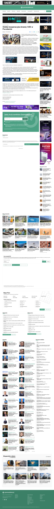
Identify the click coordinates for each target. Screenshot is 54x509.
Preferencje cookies (42, 500)
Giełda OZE (18, 11)
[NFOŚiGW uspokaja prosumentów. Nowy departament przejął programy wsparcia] (8, 244)
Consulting (23, 296)
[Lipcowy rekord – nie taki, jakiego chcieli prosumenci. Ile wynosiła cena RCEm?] (21, 231)
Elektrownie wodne (34, 296)
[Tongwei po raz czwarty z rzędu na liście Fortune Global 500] (45, 73)
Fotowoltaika (5, 297)
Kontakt (41, 496)
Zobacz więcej (48, 309)
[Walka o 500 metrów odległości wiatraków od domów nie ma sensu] (41, 210)
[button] (44, 11)
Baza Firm (8, 11)
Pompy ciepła (33, 297)
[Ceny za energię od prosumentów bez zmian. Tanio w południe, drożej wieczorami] (21, 244)
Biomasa (14, 296)
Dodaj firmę (42, 309)
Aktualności (4, 11)
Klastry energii (15, 297)
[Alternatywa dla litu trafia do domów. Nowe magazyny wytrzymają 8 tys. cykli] (41, 175)
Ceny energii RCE (30, 11)
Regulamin (41, 497)
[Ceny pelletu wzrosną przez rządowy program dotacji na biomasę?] (41, 201)
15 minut (44, 261)
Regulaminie (5, 129)
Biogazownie (5, 296)
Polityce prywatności (10, 129)
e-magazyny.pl (12, 457)
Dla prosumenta (24, 11)
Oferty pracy (13, 11)
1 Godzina (48, 261)
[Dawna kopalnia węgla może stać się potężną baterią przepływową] (41, 183)
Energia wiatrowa (43, 296)
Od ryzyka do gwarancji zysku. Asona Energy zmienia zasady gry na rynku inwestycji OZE (13, 14)
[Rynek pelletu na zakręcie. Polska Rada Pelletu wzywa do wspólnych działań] (41, 179)
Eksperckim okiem (36, 11)
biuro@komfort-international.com (10, 101)
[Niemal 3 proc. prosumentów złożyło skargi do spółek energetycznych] (8, 231)
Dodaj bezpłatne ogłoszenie (6, 334)
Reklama (41, 498)
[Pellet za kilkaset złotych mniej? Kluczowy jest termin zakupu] (41, 192)
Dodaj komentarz (27, 144)
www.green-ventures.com (6, 92)
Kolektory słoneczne (25, 297)
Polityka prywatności (42, 494)
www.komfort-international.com (10, 102)
